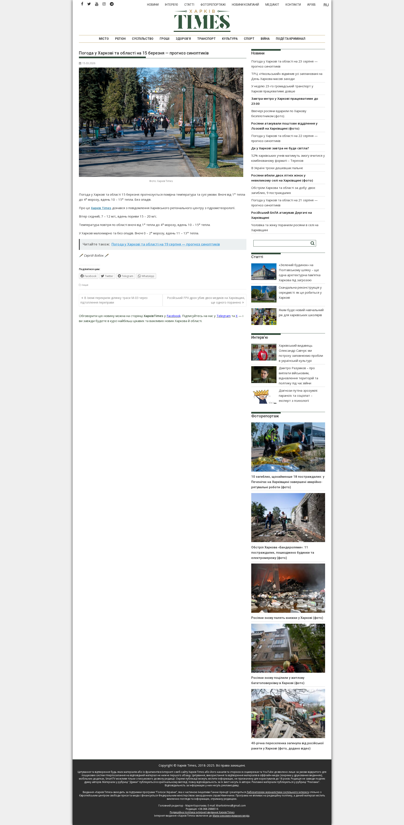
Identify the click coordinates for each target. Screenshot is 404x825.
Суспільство (142, 38)
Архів (311, 4)
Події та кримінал (290, 38)
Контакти (293, 4)
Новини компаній (245, 4)
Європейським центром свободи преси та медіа (109, 795)
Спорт (249, 38)
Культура (230, 38)
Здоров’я (183, 38)
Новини (153, 4)
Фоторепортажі (213, 4)
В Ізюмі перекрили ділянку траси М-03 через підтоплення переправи (114, 300)
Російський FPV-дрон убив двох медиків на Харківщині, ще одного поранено (206, 300)
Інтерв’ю (171, 4)
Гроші (164, 38)
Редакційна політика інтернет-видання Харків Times (202, 812)
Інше (85, 285)
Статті (189, 4)
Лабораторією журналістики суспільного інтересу (278, 792)
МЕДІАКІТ (272, 4)
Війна (265, 38)
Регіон (120, 38)
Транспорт (206, 38)
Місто (104, 38)
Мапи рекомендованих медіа (231, 815)
